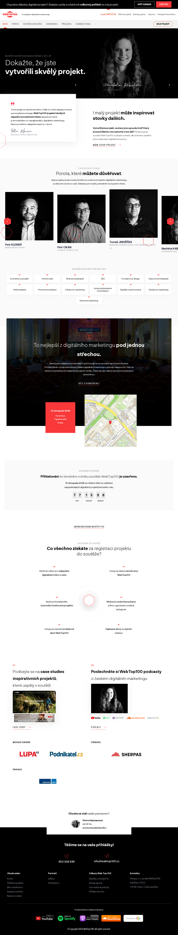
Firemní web (47, 278)
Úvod (5, 24)
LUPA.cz (51, 878)
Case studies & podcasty (99, 887)
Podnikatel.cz (53, 883)
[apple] (89, 918)
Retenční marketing (89, 300)
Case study (19, 727)
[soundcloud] (111, 918)
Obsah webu (13, 873)
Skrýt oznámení (144, 4)
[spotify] (67, 918)
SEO (103, 278)
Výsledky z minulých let (99, 878)
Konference (52, 24)
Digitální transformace (130, 289)
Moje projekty (163, 24)
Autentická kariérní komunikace (103, 289)
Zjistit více (163, 4)
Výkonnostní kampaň (158, 278)
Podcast (96, 727)
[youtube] (44, 918)
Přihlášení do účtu (96, 891)
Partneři (52, 873)
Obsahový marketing (158, 289)
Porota (15, 24)
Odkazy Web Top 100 (100, 873)
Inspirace (151, 14)
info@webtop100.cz (106, 861)
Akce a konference (15, 887)
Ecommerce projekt (19, 278)
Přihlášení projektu (15, 883)
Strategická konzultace (166, 14)
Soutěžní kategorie (32, 24)
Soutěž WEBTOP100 (108, 14)
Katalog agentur (139, 14)
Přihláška (67, 24)
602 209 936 (87, 824)
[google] (133, 918)
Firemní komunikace (47, 289)
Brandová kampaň (75, 278)
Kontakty (135, 873)
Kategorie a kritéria (15, 891)
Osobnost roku (83, 24)
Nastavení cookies (14, 895)
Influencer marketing (75, 289)
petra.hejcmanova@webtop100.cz (94, 828)
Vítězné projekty (124, 14)
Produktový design (131, 278)
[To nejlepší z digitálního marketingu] (10, 14)
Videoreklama (19, 289)
